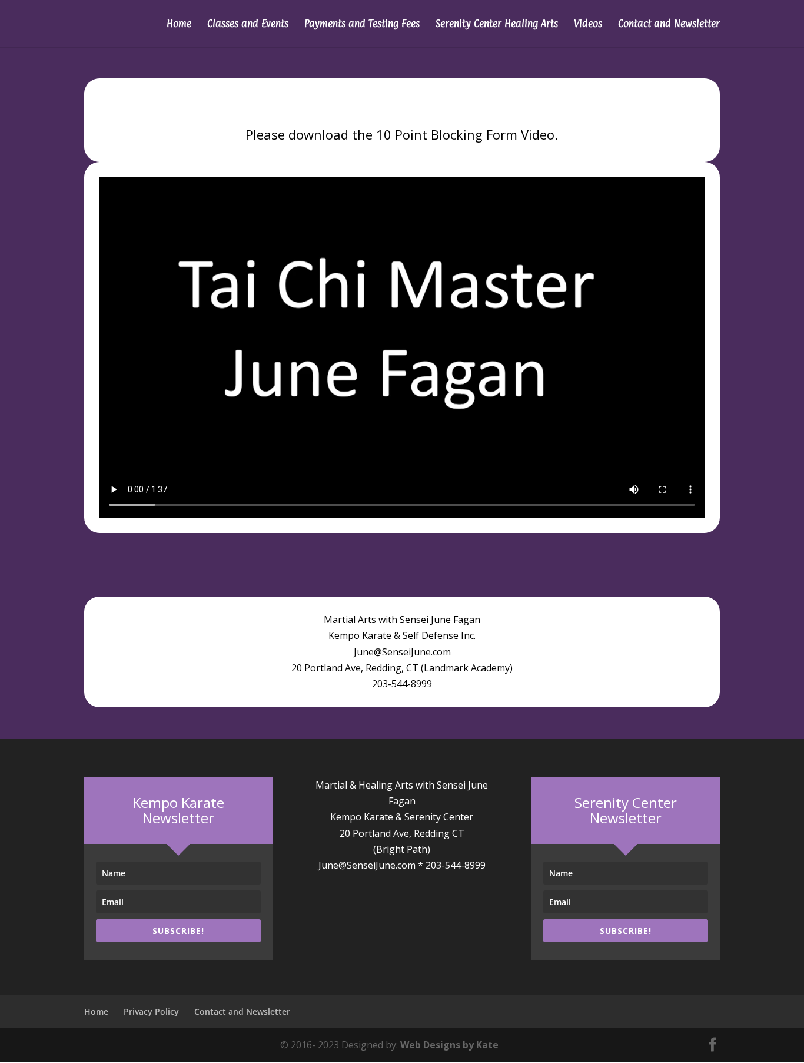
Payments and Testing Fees (362, 24)
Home (179, 24)
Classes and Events (247, 24)
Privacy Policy (151, 1011)
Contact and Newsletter (669, 24)
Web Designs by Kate (449, 1044)
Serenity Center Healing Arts (497, 24)
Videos (588, 24)
